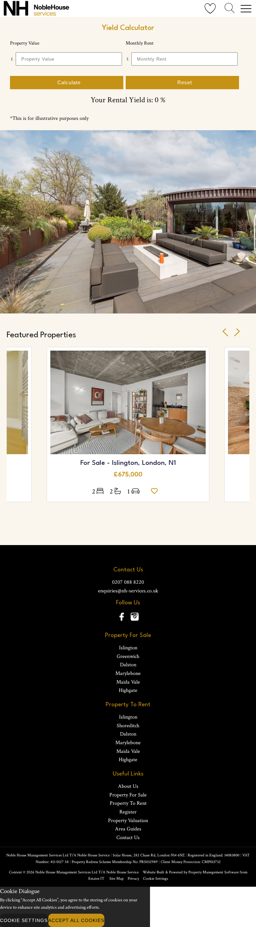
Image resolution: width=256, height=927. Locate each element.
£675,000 (128, 475)
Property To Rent (128, 803)
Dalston (128, 664)
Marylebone (128, 673)
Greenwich (128, 656)
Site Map (116, 878)
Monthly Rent (140, 43)
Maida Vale (128, 682)
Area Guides (128, 828)
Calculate (69, 82)
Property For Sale (128, 794)
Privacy (133, 878)
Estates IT (96, 878)
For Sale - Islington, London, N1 (128, 463)
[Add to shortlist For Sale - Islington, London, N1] (156, 491)
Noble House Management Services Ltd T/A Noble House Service (87, 872)
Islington (128, 647)
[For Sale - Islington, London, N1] (128, 402)
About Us (128, 786)
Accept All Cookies (76, 920)
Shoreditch (128, 725)
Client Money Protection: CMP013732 (191, 861)
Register (128, 811)
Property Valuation (128, 820)
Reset (184, 82)
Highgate (128, 690)
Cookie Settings (155, 878)
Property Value (24, 43)
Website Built (153, 872)
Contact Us (128, 837)
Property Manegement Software (213, 872)
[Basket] (210, 9)
